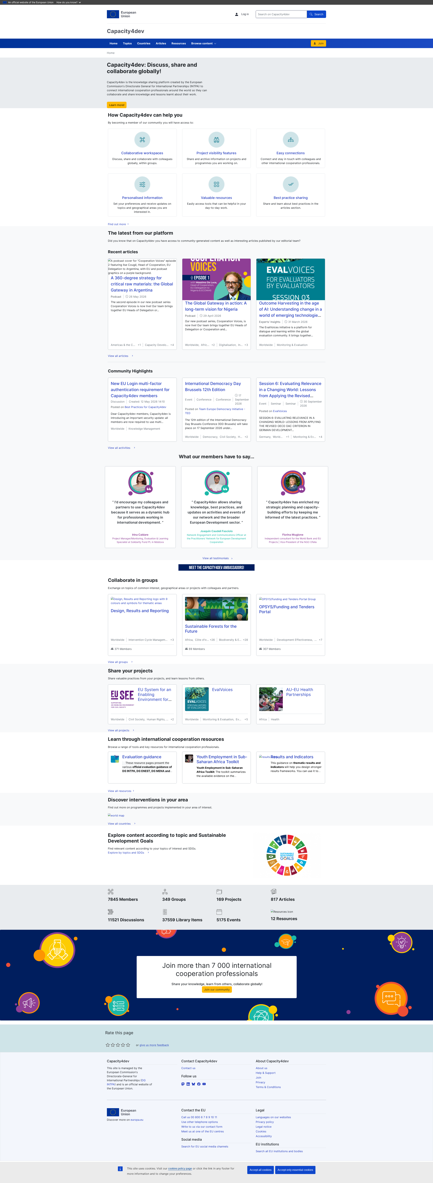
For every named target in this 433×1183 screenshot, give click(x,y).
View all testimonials (215, 558)
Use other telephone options (199, 1122)
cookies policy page (180, 1168)
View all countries (119, 823)
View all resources (120, 791)
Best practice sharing (291, 198)
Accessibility (264, 1136)
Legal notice (263, 1126)
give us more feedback (154, 1045)
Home (114, 43)
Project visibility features (216, 153)
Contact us (188, 1068)
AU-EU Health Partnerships (299, 692)
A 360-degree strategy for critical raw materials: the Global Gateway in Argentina (142, 284)
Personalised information (142, 198)
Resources (179, 43)
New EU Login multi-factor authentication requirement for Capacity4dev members (140, 389)
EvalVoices (280, 411)
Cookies (261, 1131)
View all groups (118, 662)
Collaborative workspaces (142, 153)
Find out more (117, 224)
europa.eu (137, 1119)
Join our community (217, 989)
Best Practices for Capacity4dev (145, 407)
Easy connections (291, 153)
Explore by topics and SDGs (126, 852)
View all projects (119, 730)
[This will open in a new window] (121, 14)
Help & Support (266, 1072)
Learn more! (116, 105)
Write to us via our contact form (201, 1126)
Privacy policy (265, 1122)
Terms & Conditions (268, 1087)
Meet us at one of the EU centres (202, 1131)
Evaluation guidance (141, 756)
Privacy (260, 1082)
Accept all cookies (260, 1169)
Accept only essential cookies (295, 1169)
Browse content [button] (202, 43)
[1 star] (107, 1045)
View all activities (119, 447)
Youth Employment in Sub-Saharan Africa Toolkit (222, 759)
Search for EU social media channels (204, 1146)
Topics (127, 43)
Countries (143, 43)
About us (261, 1068)
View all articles (118, 356)
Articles (161, 43)
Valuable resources (216, 198)
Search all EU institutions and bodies (279, 1151)
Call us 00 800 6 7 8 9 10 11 (199, 1117)
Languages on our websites (273, 1117)
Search (318, 14)
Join (321, 43)
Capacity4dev (125, 31)
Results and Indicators (292, 756)
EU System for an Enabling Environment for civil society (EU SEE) (154, 699)
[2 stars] (110, 1045)
